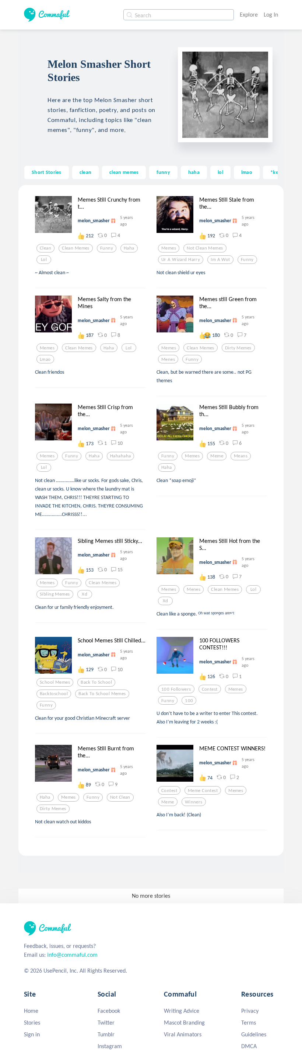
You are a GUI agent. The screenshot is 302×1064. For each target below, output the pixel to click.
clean (85, 172)
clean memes (123, 172)
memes (168, 248)
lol (220, 172)
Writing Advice (181, 1010)
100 (189, 700)
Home (31, 1010)
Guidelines (253, 1034)
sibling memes (55, 594)
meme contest (203, 790)
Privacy (250, 1010)
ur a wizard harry (180, 259)
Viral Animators (182, 1034)
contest (210, 689)
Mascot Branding (184, 1022)
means (240, 455)
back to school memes (102, 693)
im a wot (220, 259)
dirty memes (238, 347)
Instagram (110, 1046)
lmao (246, 172)
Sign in (32, 1034)
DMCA (249, 1046)
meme (216, 455)
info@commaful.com (72, 954)
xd (84, 594)
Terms (248, 1022)
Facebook (109, 1010)
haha (194, 172)
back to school (96, 682)
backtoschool (54, 693)
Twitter (106, 1022)
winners (194, 802)
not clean (120, 797)
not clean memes (205, 248)
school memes (55, 682)
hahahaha (120, 455)
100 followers (176, 689)
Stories (32, 1022)
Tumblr (106, 1034)
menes (168, 359)
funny (163, 172)
